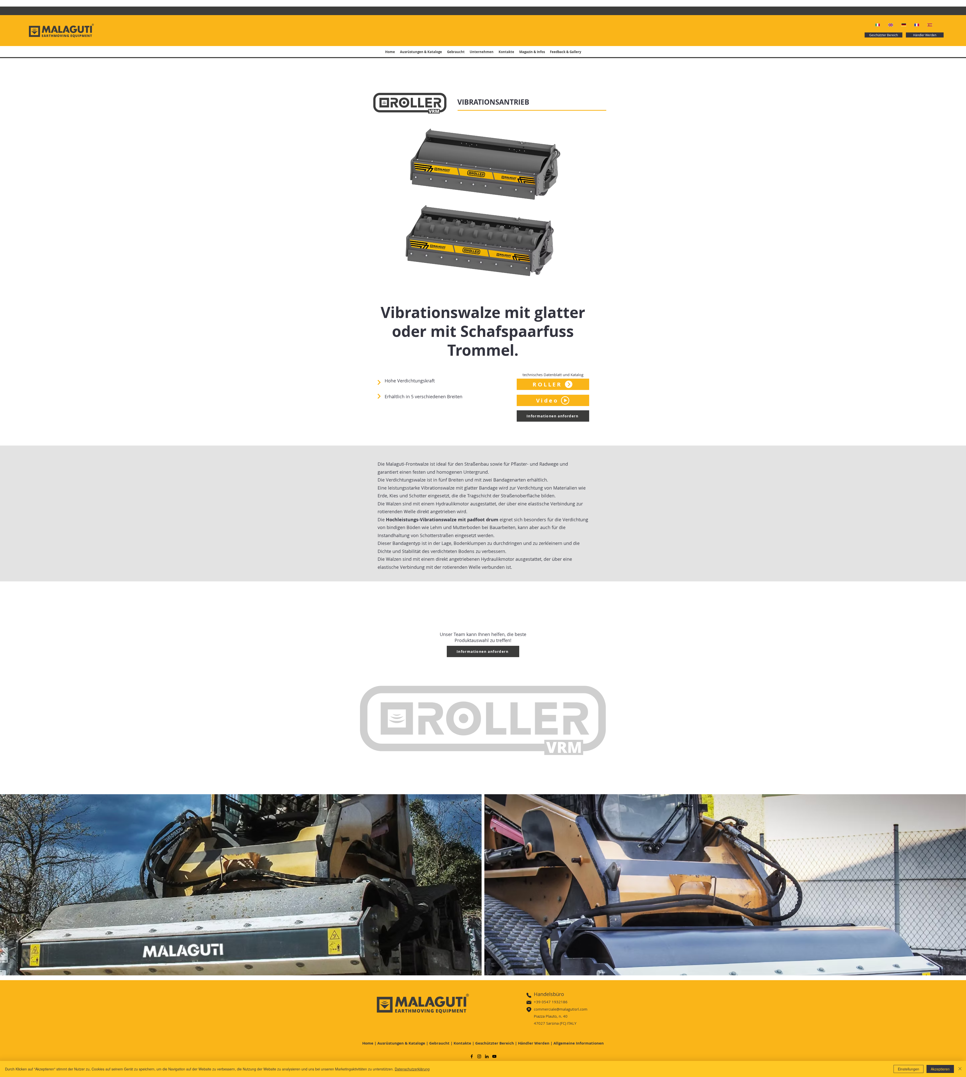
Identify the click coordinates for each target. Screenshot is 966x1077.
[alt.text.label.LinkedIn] (486, 1056)
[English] (891, 25)
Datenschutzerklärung (412, 1068)
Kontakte (462, 1043)
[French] (916, 25)
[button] (553, 400)
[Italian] (878, 25)
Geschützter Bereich (494, 1043)
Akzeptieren (940, 1068)
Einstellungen (908, 1068)
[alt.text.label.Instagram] (479, 1056)
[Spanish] (930, 25)
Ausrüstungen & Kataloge (401, 1043)
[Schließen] (960, 1069)
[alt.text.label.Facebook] (471, 1056)
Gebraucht (439, 1043)
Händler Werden (533, 1043)
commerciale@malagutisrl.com (560, 1009)
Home (367, 1043)
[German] (904, 25)
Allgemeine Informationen (578, 1043)
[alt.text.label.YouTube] (494, 1056)
